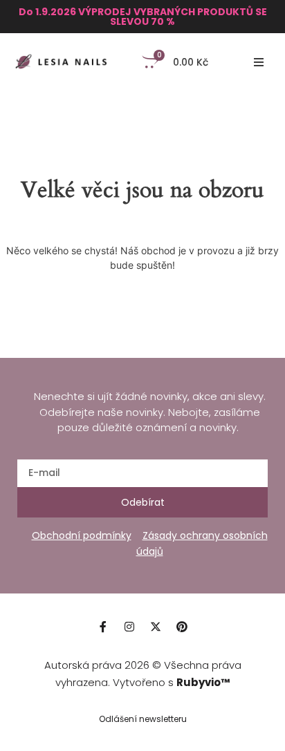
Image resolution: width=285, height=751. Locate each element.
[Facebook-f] (103, 626)
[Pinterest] (181, 626)
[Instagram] (129, 626)
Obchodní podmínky (81, 535)
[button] (258, 62)
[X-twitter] (155, 626)
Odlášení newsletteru (143, 719)
